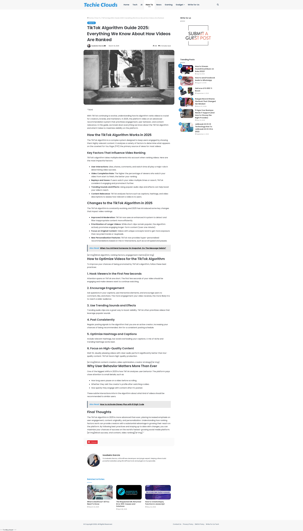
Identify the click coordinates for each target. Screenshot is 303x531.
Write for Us (193, 4)
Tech (135, 4)
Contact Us (177, 524)
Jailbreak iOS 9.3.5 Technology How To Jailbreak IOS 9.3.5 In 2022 (204, 128)
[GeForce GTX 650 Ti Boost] (186, 91)
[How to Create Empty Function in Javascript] (158, 492)
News (158, 4)
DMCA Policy (199, 524)
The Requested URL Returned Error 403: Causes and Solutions (128, 504)
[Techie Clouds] (100, 4)
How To (149, 4)
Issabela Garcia (97, 46)
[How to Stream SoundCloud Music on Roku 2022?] (186, 69)
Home (126, 4)
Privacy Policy (188, 524)
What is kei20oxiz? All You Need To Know (98, 503)
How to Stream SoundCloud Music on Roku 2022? (204, 69)
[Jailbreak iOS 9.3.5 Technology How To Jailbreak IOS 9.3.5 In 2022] (186, 127)
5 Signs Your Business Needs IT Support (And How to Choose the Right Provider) (204, 114)
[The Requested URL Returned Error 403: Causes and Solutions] (129, 492)
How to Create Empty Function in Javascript (155, 503)
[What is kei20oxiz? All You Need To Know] (100, 492)
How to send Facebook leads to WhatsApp (205, 79)
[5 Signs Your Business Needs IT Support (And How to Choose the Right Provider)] (186, 113)
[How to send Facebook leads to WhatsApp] (186, 81)
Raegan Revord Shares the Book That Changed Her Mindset (205, 101)
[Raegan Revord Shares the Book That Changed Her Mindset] (186, 102)
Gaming (168, 4)
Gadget (179, 4)
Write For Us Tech (212, 524)
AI (141, 4)
